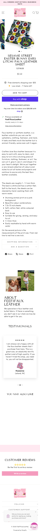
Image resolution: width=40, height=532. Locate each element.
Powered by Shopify (20, 530)
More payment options (20, 105)
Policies (19, 504)
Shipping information (20, 242)
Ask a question (20, 247)
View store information (13, 126)
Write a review (20, 473)
